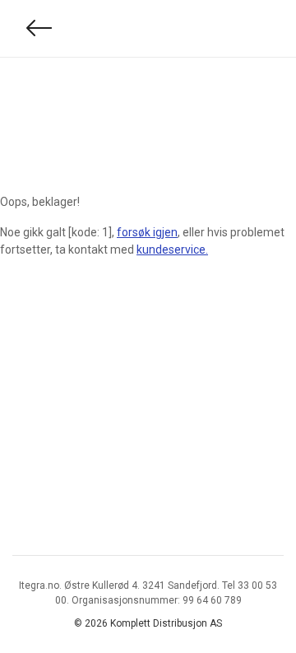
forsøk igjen (147, 232)
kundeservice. (172, 249)
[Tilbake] (39, 28)
